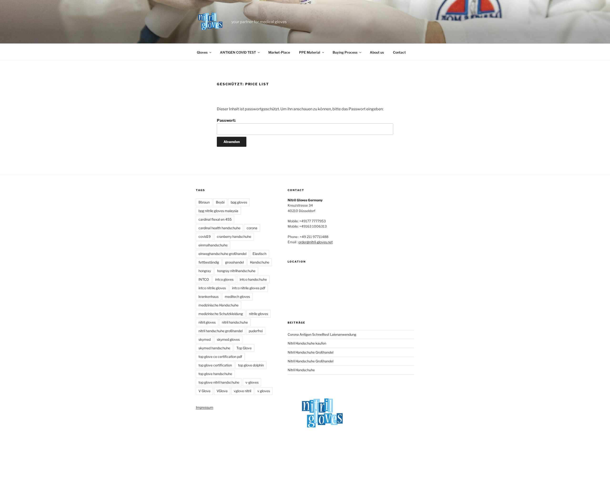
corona (252, 228)
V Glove (204, 391)
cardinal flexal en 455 (215, 219)
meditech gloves (237, 296)
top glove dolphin (251, 365)
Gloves (202, 52)
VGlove (222, 391)
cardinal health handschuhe (219, 228)
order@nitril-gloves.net (315, 242)
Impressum (204, 407)
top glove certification (215, 365)
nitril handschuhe (235, 322)
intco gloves (224, 279)
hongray (204, 271)
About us (377, 52)
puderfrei (256, 331)
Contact (399, 52)
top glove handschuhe (215, 374)
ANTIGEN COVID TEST (238, 52)
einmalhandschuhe (213, 245)
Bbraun (204, 202)
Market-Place (279, 52)
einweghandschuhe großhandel (222, 254)
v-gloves (252, 382)
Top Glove (244, 348)
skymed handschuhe (214, 348)
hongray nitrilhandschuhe (236, 271)
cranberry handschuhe (234, 236)
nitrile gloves (258, 314)
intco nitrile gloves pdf (248, 288)
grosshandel (234, 262)
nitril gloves (207, 322)
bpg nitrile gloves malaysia (218, 211)
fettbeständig (208, 262)
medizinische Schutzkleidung (220, 314)
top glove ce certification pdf (220, 357)
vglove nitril (242, 391)
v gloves (263, 391)
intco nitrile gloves (212, 288)
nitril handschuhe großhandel (220, 331)
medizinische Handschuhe (218, 305)
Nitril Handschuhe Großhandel (310, 352)
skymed (204, 339)
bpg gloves (239, 202)
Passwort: (226, 120)
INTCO (203, 279)
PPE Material (309, 52)
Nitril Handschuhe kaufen (307, 343)
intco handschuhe (253, 279)
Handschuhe (259, 262)
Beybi (220, 202)
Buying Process (345, 52)
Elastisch (259, 254)
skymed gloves (228, 339)
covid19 (204, 236)
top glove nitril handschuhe (218, 382)
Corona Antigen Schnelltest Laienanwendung (322, 334)
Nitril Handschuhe (301, 370)
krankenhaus (208, 296)
